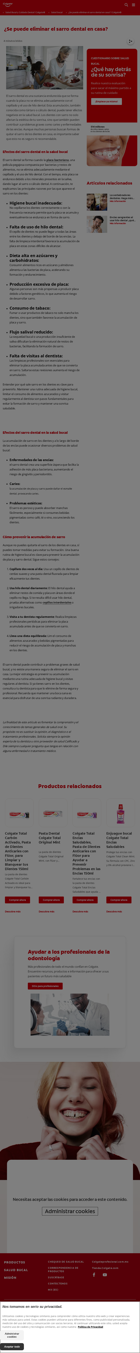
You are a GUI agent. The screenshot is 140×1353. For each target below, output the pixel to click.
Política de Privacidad (90, 1326)
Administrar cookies (12, 1335)
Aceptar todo (12, 1346)
